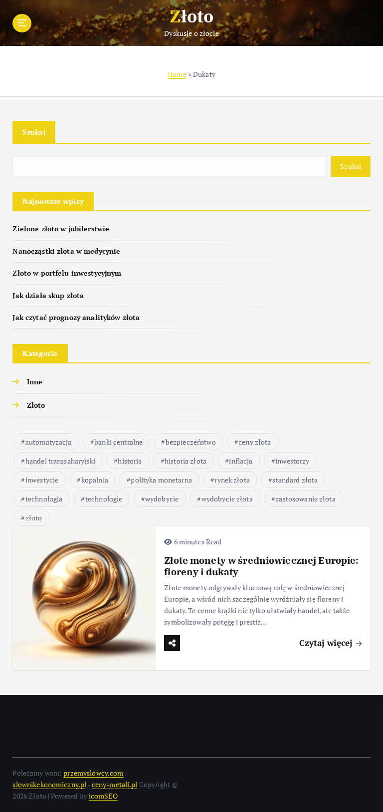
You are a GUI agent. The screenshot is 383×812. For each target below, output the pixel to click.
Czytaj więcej (327, 643)
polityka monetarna (161, 480)
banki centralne (118, 442)
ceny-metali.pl (115, 784)
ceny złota (254, 442)
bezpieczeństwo (191, 442)
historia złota (185, 461)
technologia (44, 498)
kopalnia (94, 480)
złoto (33, 517)
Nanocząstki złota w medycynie (66, 251)
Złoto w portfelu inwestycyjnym (66, 273)
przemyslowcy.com (93, 773)
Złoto (36, 405)
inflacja (240, 461)
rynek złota (232, 480)
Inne (34, 381)
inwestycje (41, 480)
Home (177, 74)
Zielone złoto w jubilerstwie (60, 228)
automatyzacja (48, 442)
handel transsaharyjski (60, 461)
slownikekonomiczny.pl (49, 784)
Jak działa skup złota (48, 295)
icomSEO (103, 796)
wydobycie (162, 498)
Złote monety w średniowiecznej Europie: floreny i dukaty (261, 566)
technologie (104, 498)
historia (130, 461)
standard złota (295, 480)
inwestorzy (292, 461)
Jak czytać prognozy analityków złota (76, 317)
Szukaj (33, 132)
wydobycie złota (227, 498)
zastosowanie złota (305, 498)
